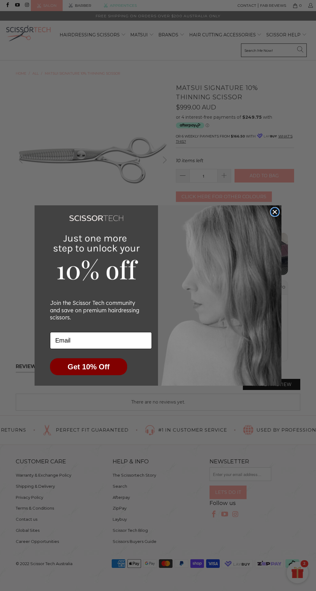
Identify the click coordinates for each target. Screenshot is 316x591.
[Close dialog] (275, 212)
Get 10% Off (89, 367)
